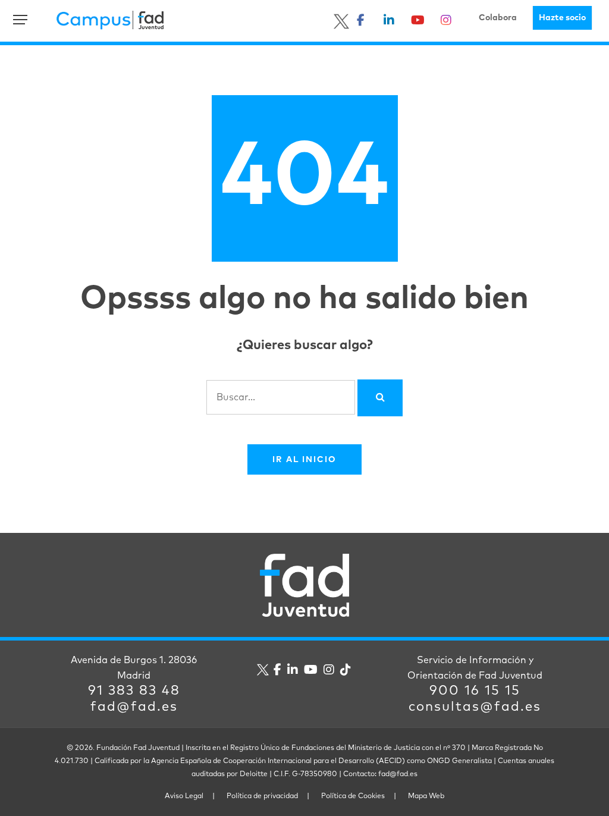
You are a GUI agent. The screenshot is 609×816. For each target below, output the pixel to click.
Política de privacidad (262, 796)
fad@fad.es (134, 707)
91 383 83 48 (134, 691)
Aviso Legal (184, 796)
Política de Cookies (353, 796)
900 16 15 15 (474, 691)
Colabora (498, 18)
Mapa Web (426, 796)
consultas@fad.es (475, 707)
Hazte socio (562, 18)
